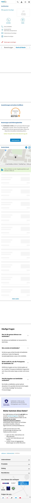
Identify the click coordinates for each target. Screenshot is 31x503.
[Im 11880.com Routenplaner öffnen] (26, 147)
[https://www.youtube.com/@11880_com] (20, 498)
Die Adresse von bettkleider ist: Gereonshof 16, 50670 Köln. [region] (14, 341)
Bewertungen (8, 47)
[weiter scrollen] (29, 47)
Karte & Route (21, 47)
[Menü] (29, 2)
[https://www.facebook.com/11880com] (3, 498)
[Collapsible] (28, 335)
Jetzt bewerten (15, 140)
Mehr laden (15, 299)
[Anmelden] (21, 2)
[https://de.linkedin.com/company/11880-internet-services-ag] (16, 498)
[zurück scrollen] (1, 47)
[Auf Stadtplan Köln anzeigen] (29, 147)
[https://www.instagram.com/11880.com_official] (7, 498)
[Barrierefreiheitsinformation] (25, 2)
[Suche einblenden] (17, 2)
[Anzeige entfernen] (30, 497)
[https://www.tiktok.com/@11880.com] (11, 498)
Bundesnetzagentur (12, 416)
